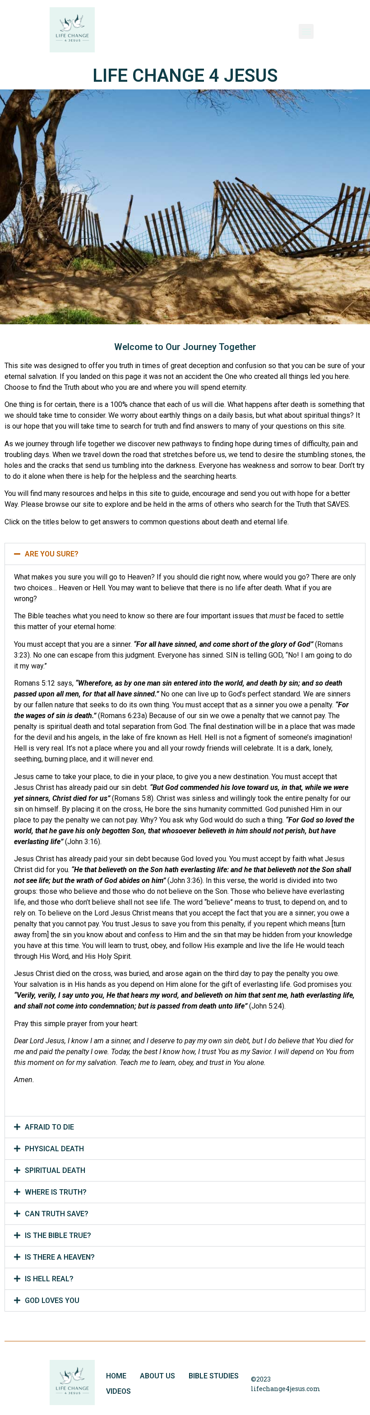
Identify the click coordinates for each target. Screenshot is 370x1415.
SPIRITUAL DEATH (55, 1170)
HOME (116, 1376)
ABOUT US (157, 1376)
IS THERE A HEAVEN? (60, 1257)
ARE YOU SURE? (52, 554)
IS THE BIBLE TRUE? (58, 1235)
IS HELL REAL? (49, 1279)
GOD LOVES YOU (52, 1300)
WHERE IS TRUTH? (56, 1192)
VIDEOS (118, 1391)
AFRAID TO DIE (49, 1127)
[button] (185, 554)
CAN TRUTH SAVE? (56, 1214)
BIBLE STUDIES (214, 1376)
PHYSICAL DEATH (54, 1148)
